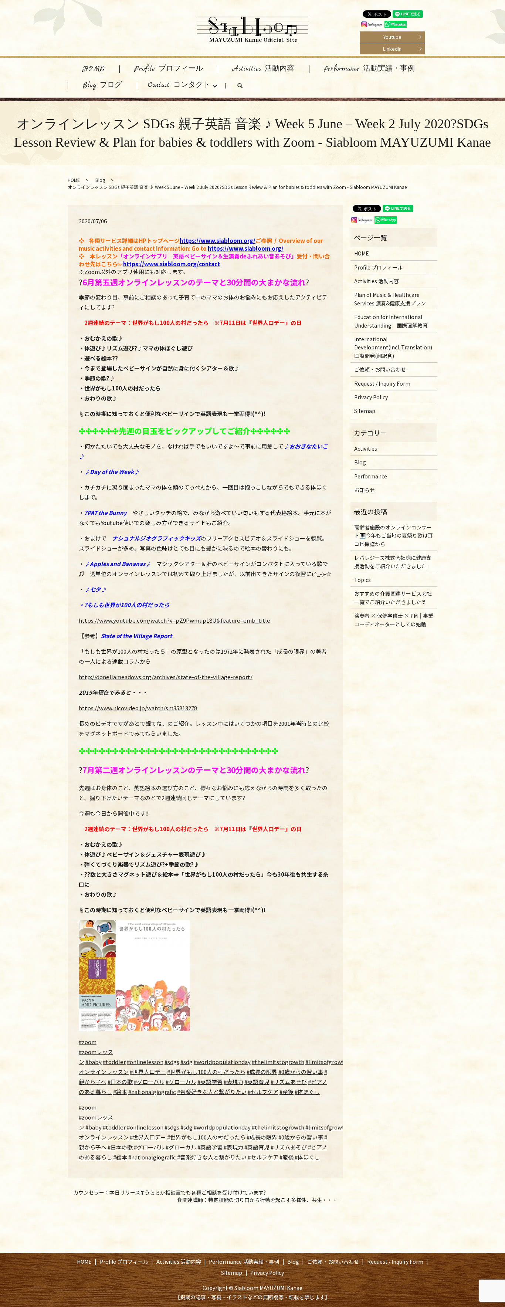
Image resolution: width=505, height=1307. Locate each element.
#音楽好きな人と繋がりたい (212, 1092)
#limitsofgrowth (326, 1062)
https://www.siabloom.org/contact (171, 264)
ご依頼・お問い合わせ (380, 369)
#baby (93, 1062)
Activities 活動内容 (263, 69)
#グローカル (181, 1082)
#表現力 (233, 1082)
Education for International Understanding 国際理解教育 (391, 321)
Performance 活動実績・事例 (369, 69)
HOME (93, 69)
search (247, 87)
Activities (365, 448)
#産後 (286, 1092)
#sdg (186, 1062)
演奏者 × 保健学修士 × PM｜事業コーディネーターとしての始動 (393, 619)
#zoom (87, 1042)
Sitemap (364, 410)
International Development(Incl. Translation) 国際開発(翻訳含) (393, 347)
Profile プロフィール (168, 69)
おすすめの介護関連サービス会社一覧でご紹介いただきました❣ (393, 597)
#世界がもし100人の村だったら (206, 1072)
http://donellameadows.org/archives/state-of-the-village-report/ (166, 677)
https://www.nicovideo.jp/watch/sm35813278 (138, 708)
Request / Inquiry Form (382, 383)
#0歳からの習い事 (300, 1072)
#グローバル (149, 1082)
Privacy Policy (371, 397)
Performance (370, 476)
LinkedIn (392, 48)
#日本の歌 (120, 1082)
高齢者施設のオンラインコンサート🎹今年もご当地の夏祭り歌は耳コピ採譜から (393, 536)
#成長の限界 (262, 1072)
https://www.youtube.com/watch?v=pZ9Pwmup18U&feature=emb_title (174, 620)
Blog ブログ (102, 85)
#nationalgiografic (152, 1092)
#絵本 (120, 1092)
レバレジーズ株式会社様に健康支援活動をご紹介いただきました (392, 561)
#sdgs (172, 1062)
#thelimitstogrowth (278, 1062)
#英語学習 (210, 1082)
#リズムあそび (289, 1082)
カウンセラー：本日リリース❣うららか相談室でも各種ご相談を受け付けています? (169, 1192)
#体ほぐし (307, 1092)
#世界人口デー (148, 1072)
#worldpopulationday (222, 1062)
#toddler (114, 1062)
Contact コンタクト (179, 85)
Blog (100, 180)
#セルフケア (263, 1092)
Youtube (392, 36)
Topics (362, 579)
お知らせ (364, 490)
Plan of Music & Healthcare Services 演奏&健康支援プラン (390, 299)
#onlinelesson (145, 1062)
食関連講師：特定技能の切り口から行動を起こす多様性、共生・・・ (257, 1199)
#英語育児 (257, 1082)
